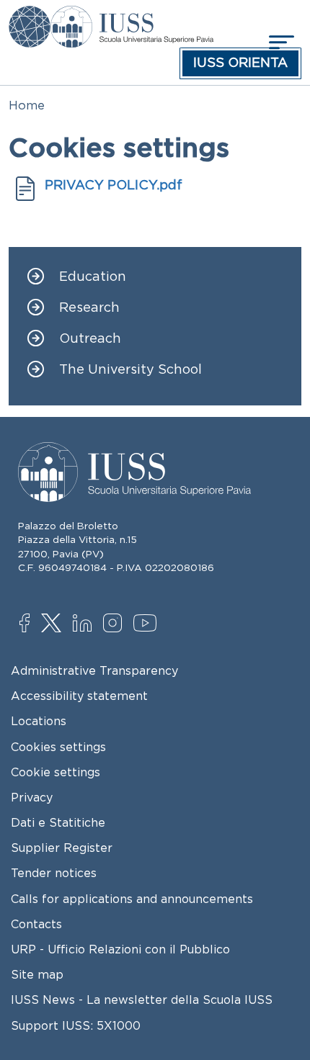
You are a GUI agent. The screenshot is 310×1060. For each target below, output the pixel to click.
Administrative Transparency (94, 670)
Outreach (90, 339)
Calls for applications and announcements (132, 898)
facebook (32, 624)
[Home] (131, 15)
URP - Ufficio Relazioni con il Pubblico (120, 949)
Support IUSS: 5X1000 (76, 1025)
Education (92, 277)
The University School (130, 370)
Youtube (146, 625)
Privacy (32, 797)
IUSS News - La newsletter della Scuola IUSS (142, 999)
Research (89, 308)
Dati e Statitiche (58, 822)
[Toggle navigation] (279, 42)
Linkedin (85, 625)
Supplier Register (61, 847)
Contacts (36, 923)
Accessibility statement (79, 695)
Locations (38, 720)
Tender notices (54, 872)
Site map (37, 974)
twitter (53, 624)
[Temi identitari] (29, 15)
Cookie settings (55, 771)
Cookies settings (58, 746)
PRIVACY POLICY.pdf (113, 185)
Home (27, 105)
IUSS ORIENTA (240, 62)
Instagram (115, 624)
